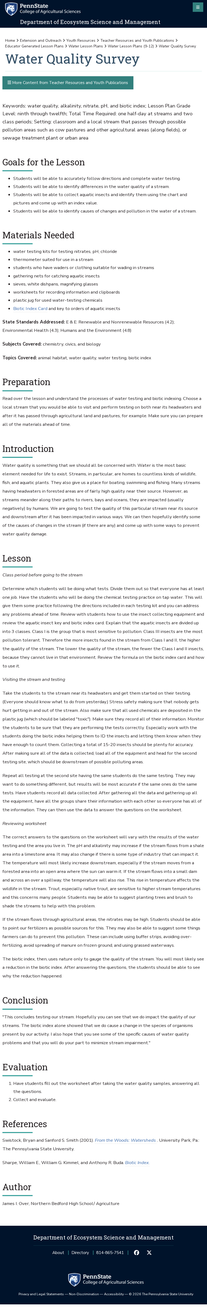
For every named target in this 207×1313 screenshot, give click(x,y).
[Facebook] (136, 1253)
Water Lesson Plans (85, 46)
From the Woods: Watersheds (126, 1140)
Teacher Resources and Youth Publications (137, 40)
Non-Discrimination (84, 1294)
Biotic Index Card (30, 308)
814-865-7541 (110, 1254)
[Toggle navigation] (198, 7)
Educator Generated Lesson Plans (34, 46)
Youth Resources (80, 40)
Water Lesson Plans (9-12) (131, 46)
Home (10, 40)
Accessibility (114, 1294)
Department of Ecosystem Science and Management (90, 22)
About (58, 1252)
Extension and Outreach (40, 40)
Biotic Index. (137, 1162)
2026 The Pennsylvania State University (161, 1294)
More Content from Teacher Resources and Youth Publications (69, 82)
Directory (80, 1252)
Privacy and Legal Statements (41, 1294)
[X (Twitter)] (149, 1253)
